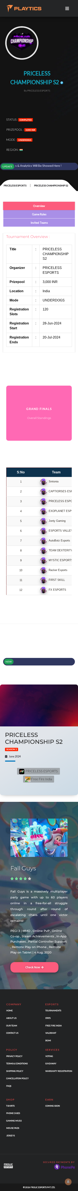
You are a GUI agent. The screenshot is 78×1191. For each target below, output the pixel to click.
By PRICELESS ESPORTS (37, 90)
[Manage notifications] (68, 1181)
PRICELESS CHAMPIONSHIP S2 (34, 741)
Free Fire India (41, 779)
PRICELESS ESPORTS (15, 185)
